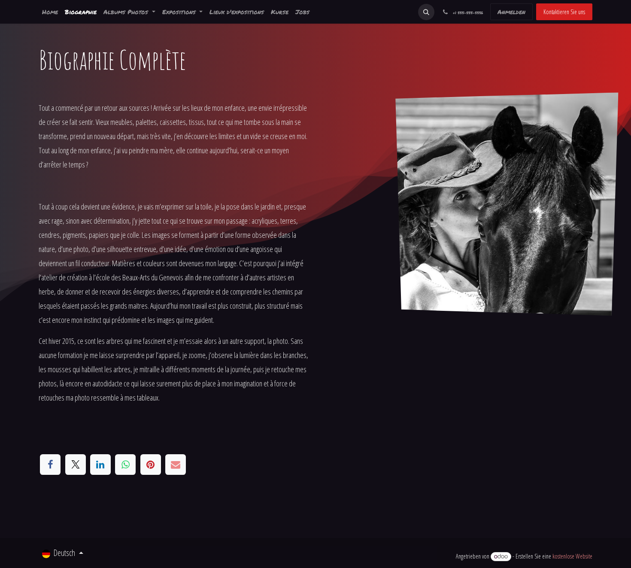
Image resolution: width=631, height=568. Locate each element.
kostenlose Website (572, 556)
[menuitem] (50, 12)
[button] (426, 12)
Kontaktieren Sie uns (564, 12)
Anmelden (511, 11)
